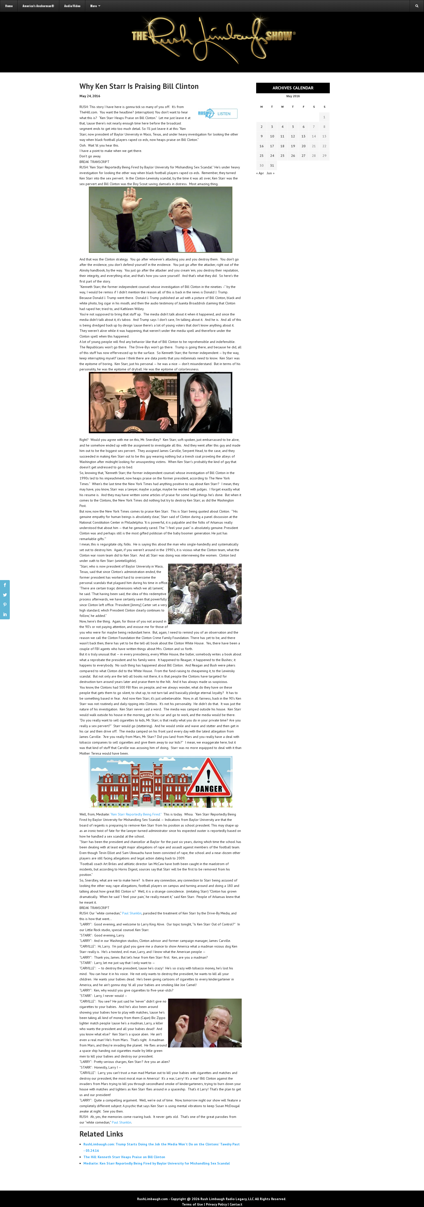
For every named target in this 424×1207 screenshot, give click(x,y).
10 (272, 136)
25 (282, 155)
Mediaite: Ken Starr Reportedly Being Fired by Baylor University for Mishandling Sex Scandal (156, 1163)
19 (293, 146)
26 (293, 155)
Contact (236, 1204)
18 (282, 146)
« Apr (260, 173)
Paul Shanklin (132, 913)
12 (293, 136)
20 (303, 146)
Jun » (271, 173)
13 (303, 136)
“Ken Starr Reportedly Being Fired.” (136, 814)
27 (303, 155)
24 (272, 155)
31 (272, 165)
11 (282, 136)
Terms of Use (192, 1204)
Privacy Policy (216, 1204)
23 (262, 155)
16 (262, 146)
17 (272, 146)
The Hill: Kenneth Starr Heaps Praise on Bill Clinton (124, 1157)
